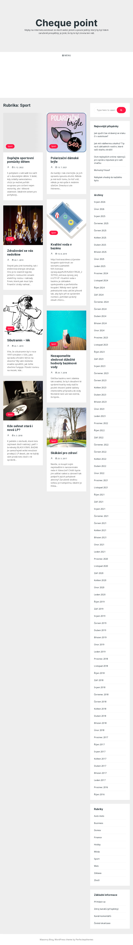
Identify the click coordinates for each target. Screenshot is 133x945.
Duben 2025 (100, 244)
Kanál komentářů (102, 916)
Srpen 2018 (99, 687)
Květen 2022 (100, 459)
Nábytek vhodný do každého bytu (108, 179)
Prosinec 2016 (101, 787)
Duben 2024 (100, 316)
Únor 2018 (99, 730)
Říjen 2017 (99, 744)
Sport (10, 146)
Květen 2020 (100, 580)
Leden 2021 (99, 551)
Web (96, 866)
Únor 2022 (99, 473)
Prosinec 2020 (101, 558)
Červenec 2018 (101, 694)
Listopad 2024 (101, 280)
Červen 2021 (100, 523)
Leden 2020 (99, 594)
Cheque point (66, 22)
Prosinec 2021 (101, 480)
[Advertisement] (66, 78)
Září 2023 (98, 359)
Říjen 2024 (99, 287)
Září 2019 (98, 608)
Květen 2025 (100, 237)
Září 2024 (98, 294)
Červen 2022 (100, 451)
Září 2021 (98, 501)
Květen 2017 (100, 758)
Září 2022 (98, 437)
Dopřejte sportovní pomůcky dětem (20, 160)
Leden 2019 (99, 651)
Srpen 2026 (99, 202)
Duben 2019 (100, 630)
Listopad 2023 (101, 344)
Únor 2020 (99, 587)
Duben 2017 (100, 765)
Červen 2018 (100, 701)
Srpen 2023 (99, 366)
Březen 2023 (100, 401)
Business (98, 823)
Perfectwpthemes (84, 939)
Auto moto (99, 816)
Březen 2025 (100, 251)
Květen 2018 (100, 708)
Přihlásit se (99, 901)
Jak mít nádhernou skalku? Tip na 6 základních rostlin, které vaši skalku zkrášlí (109, 146)
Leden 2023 (99, 416)
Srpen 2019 (99, 616)
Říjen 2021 (99, 494)
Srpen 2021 (99, 508)
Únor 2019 (99, 644)
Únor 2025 (99, 259)
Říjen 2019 (99, 601)
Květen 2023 (100, 387)
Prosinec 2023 (101, 337)
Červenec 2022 (101, 444)
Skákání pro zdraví (64, 453)
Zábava (97, 873)
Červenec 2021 (101, 516)
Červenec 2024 (101, 301)
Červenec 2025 (101, 223)
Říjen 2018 (99, 673)
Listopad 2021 (101, 487)
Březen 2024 (100, 323)
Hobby (97, 844)
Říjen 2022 (99, 430)
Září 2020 (98, 573)
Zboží (97, 880)
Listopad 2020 (101, 566)
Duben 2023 (100, 394)
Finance (98, 837)
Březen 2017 (100, 773)
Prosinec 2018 (101, 658)
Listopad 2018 (101, 666)
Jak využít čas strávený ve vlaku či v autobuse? (109, 135)
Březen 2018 (100, 723)
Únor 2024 (99, 330)
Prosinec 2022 (101, 423)
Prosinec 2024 (101, 273)
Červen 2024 (100, 309)
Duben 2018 (100, 715)
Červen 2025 (100, 230)
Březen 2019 (100, 637)
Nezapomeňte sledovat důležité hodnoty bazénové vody (64, 361)
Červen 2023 (100, 380)
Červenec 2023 (101, 373)
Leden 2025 (99, 266)
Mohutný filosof (102, 170)
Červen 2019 (100, 623)
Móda (97, 851)
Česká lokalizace (102, 923)
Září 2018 (98, 680)
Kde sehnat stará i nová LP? (20, 428)
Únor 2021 (99, 544)
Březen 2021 (100, 537)
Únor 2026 (99, 209)
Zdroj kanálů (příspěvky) (106, 908)
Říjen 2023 (99, 351)
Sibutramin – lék (18, 340)
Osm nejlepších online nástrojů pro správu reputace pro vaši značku (109, 159)
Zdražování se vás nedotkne (20, 252)
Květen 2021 (100, 530)
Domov (97, 830)
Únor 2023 (99, 409)
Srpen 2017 (99, 751)
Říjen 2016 (99, 794)
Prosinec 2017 (101, 737)
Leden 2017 (99, 780)
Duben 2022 (100, 466)
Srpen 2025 (99, 216)
